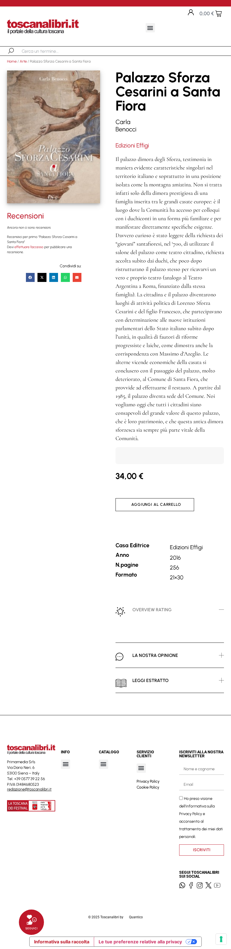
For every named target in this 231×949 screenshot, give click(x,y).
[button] (150, 27)
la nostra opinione (155, 655)
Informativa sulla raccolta (61, 941)
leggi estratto (150, 680)
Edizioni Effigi (132, 145)
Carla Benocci (125, 125)
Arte (23, 61)
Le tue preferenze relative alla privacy (140, 941)
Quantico (136, 917)
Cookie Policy (148, 787)
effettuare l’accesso (28, 247)
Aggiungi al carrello (156, 504)
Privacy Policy (148, 781)
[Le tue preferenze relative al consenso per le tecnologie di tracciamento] (221, 939)
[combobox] (51, 51)
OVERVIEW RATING (152, 609)
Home (12, 61)
